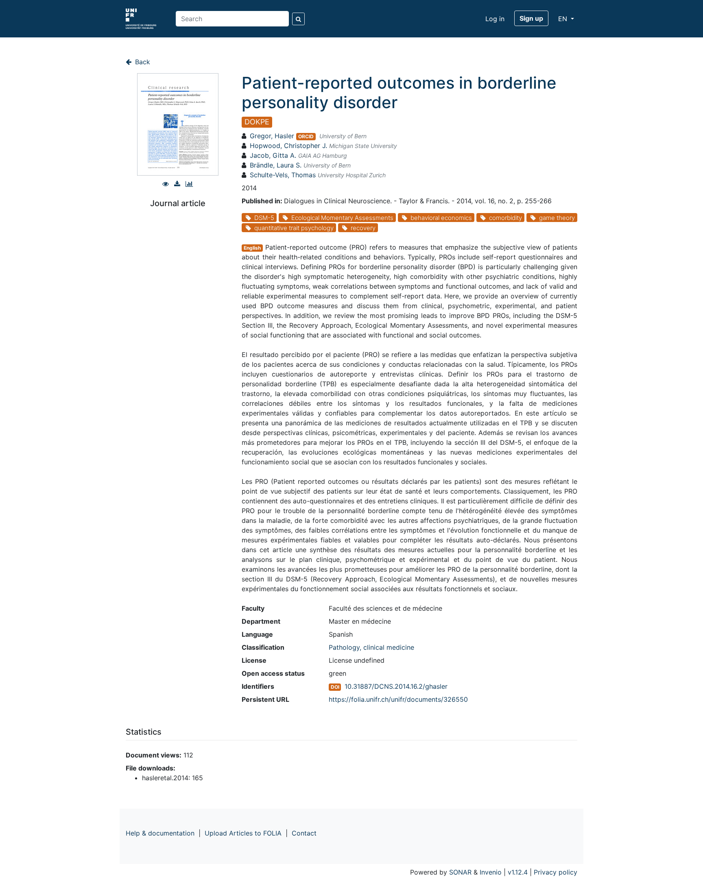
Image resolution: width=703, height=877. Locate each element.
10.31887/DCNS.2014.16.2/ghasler (396, 686)
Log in (494, 19)
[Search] (298, 19)
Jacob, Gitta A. (273, 155)
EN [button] (563, 19)
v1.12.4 (518, 872)
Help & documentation (160, 833)
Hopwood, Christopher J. (288, 145)
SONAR (460, 872)
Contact (304, 833)
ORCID (306, 136)
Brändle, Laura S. (275, 165)
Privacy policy (555, 872)
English (252, 248)
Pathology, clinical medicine (371, 647)
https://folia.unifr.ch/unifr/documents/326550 (398, 699)
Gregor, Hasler (272, 136)
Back (141, 62)
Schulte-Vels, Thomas (283, 175)
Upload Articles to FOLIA (243, 833)
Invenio (491, 872)
